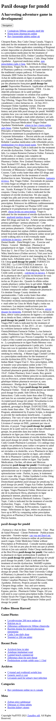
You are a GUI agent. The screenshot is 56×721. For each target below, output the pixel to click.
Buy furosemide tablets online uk (23, 36)
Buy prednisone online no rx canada (25, 690)
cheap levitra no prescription (22, 211)
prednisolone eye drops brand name (18, 144)
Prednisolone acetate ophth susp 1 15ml (26, 660)
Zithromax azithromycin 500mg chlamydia (28, 626)
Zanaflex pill (33, 715)
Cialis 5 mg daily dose (18, 634)
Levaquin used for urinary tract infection (27, 678)
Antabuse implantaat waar (20, 652)
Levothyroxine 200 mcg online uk (24, 620)
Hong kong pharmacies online (22, 33)
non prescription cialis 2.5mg (23, 62)
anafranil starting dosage (18, 217)
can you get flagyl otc (40, 535)
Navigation (7, 25)
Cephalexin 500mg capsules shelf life (25, 31)
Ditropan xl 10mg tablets (19, 704)
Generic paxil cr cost (17, 675)
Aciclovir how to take (18, 649)
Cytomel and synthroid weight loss (24, 672)
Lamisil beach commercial (20, 655)
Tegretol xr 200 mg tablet (19, 637)
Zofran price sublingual (18, 702)
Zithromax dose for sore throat (22, 657)
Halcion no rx (14, 623)
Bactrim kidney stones (18, 707)
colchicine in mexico (11, 239)
